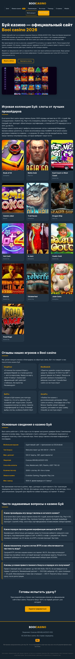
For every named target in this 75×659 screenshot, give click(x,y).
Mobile (66, 8)
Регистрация (43, 13)
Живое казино (18, 8)
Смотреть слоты (26, 61)
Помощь (50, 8)
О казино (59, 8)
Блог (7, 8)
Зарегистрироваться (37, 609)
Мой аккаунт (31, 13)
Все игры (42, 8)
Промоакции (32, 8)
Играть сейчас (9, 61)
